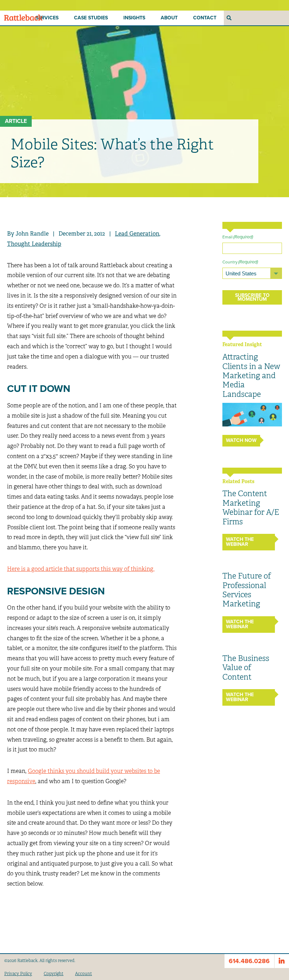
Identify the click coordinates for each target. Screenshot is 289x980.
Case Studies (91, 18)
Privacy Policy (18, 973)
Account (83, 973)
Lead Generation (137, 233)
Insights (134, 18)
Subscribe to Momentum (252, 297)
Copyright (53, 973)
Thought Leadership (34, 244)
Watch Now (241, 440)
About (169, 18)
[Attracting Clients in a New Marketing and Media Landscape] (252, 414)
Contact (204, 18)
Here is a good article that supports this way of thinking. (80, 569)
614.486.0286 (249, 961)
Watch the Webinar (240, 541)
